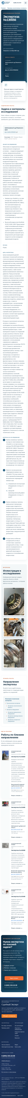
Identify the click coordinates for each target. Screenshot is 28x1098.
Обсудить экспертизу (9, 1016)
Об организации (19, 1025)
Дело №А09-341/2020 (16, 829)
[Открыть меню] (25, 3)
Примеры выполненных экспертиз (17, 8)
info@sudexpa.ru (6, 1061)
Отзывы (17, 1035)
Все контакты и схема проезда (9, 1072)
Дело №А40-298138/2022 (16, 920)
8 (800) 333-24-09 (11, 985)
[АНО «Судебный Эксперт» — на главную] (6, 3)
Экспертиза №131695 (18, 807)
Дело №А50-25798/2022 (10, 132)
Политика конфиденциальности (9, 1095)
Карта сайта (18, 1047)
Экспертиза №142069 (18, 850)
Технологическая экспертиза (13, 703)
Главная (3, 8)
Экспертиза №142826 (18, 756)
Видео (16, 1044)
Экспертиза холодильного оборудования (14, 720)
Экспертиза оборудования (13, 709)
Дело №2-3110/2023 (15, 787)
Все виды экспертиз (7, 1025)
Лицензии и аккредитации (18, 1028)
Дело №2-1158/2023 (15, 874)
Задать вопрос (14, 978)
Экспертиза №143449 (18, 896)
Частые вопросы (6, 1044)
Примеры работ (6, 1028)
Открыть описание (16, 795)
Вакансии (17, 1038)
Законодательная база (7, 1047)
